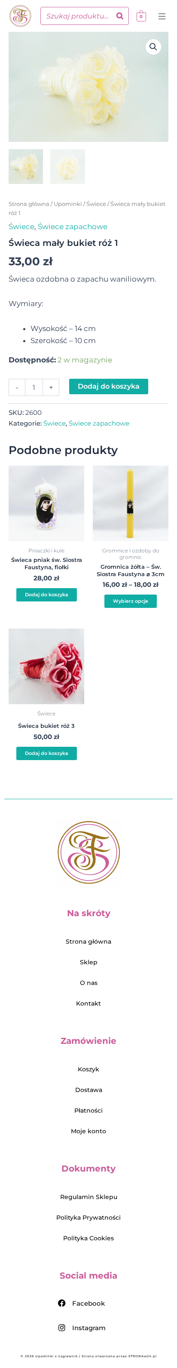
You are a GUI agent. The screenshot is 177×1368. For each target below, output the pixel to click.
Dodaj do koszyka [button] (46, 595)
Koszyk (88, 1069)
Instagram (89, 1328)
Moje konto (88, 1131)
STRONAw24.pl (142, 1356)
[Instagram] (62, 1327)
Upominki (68, 203)
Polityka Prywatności (88, 1217)
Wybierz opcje (130, 601)
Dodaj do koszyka (109, 386)
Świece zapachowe (72, 226)
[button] (163, 17)
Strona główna (29, 203)
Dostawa (88, 1090)
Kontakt (88, 1003)
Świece (96, 203)
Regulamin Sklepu (88, 1197)
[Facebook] (62, 1303)
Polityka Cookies (88, 1238)
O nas (89, 983)
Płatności (88, 1110)
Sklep (89, 962)
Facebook (88, 1303)
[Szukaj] (119, 16)
